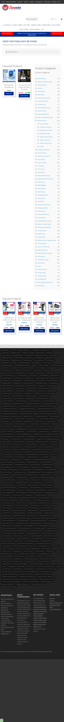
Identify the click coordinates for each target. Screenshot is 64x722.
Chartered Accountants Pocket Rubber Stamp (11, 581)
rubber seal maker (51, 393)
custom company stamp (15, 446)
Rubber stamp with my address (31, 558)
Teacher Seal (59, 566)
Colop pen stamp (32, 546)
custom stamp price (6, 495)
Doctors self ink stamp (19, 556)
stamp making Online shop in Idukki (28, 411)
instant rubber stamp (18, 378)
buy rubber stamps (18, 393)
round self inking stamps (24, 362)
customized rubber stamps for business (41, 500)
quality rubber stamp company (21, 464)
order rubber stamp (28, 393)
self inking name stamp (49, 535)
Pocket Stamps (17, 25)
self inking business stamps (17, 474)
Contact (52, 600)
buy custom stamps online (36, 482)
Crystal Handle (44, 124)
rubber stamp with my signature (21, 563)
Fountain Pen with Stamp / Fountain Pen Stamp (24, 87)
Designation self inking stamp (8, 584)
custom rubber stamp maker (29, 439)
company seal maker (47, 362)
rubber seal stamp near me (36, 523)
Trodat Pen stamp (55, 546)
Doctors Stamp (42, 153)
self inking (18, 370)
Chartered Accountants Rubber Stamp (42, 574)
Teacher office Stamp (6, 571)
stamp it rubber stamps (53, 490)
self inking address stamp (7, 365)
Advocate (40, 88)
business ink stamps (6, 449)
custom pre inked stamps (16, 421)
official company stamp (32, 418)
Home (3, 1)
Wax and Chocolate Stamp (45, 282)
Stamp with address (18, 558)
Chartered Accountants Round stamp (31, 581)
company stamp (5, 352)
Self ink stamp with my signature (37, 563)
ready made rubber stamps (17, 395)
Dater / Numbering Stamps (45, 117)
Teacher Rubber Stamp (6, 568)
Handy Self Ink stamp (28, 551)
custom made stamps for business (48, 505)
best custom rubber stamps (8, 492)
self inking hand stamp (47, 464)
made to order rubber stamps (22, 505)
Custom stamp (42, 111)
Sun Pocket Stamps (43, 259)
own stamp (40, 446)
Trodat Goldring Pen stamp (43, 546)
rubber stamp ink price (40, 421)
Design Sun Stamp (45, 140)
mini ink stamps (20, 490)
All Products (7, 25)
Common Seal (42, 104)
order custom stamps (19, 418)
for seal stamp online (28, 416)
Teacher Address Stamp (51, 568)
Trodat (42, 146)
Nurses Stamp (40, 556)
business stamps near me (7, 541)
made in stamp (5, 459)
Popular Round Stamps (44, 227)
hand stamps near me (6, 546)
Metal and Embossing (44, 175)
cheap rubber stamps (6, 383)
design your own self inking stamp (9, 497)
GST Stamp (47, 556)
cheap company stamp (17, 495)
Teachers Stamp (42, 269)
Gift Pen (15, 553)
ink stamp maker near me (39, 528)
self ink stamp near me (32, 515)
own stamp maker (45, 457)
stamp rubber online (28, 421)
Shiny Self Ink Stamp (43, 247)
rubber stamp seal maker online (54, 439)
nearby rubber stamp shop (53, 367)
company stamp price (51, 421)
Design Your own (42, 120)
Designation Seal (52, 385)
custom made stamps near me (46, 541)
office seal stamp (5, 380)
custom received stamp (45, 474)
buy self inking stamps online (8, 429)
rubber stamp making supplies (47, 477)
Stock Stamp (41, 256)
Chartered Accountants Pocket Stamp (46, 579)
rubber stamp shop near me (19, 513)
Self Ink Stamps (42, 243)
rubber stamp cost (29, 378)
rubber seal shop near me (22, 530)
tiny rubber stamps (27, 459)
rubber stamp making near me (51, 513)
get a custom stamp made (20, 457)
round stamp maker (50, 360)
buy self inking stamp (47, 467)
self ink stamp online (16, 367)
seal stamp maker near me (23, 520)
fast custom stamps (34, 505)
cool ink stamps (15, 449)
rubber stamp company (17, 360)
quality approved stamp (7, 398)
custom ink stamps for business (8, 490)
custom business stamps (48, 401)
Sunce (39, 266)
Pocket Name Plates (43, 214)
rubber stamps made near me (23, 538)
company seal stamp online (52, 380)
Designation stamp (42, 385)
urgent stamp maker (52, 390)
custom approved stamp (15, 459)
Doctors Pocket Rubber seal (7, 556)
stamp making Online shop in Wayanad (51, 403)
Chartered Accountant (44, 98)
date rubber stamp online (18, 441)
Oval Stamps (41, 192)
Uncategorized (42, 279)
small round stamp (18, 451)
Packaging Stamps (43, 195)
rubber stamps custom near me (8, 543)
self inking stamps (36, 350)
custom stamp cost (28, 495)
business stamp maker (30, 426)
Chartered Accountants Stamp (46, 571)
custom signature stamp (29, 380)
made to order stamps (6, 472)
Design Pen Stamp (45, 133)
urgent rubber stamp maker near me (34, 513)
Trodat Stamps (42, 276)
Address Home (42, 78)
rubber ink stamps (6, 367)
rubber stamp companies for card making (27, 497)
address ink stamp (41, 439)
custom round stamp (19, 388)
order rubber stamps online (8, 370)
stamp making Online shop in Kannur (27, 408)
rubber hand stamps (48, 449)
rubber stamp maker (46, 350)
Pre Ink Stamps (42, 230)
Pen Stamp (26, 25)
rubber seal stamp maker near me (9, 528)
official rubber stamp (31, 436)
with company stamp (22, 487)
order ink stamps (45, 479)
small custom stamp (55, 451)
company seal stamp (6, 355)
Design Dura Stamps (45, 127)
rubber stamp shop (19, 357)
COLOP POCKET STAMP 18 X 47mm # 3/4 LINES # (39, 320)
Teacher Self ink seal (40, 568)
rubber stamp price (28, 360)
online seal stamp (6, 395)
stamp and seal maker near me (24, 528)
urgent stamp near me (43, 525)
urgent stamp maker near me (45, 515)
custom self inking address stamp (47, 462)
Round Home (41, 234)
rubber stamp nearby (55, 378)
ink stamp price (57, 436)
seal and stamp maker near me (30, 525)
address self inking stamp (32, 462)
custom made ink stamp (36, 467)
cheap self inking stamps (31, 388)
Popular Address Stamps (45, 221)
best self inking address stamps (35, 492)
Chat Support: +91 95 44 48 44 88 (43, 1)
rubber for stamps (30, 441)
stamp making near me (7, 515)
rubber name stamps (6, 525)
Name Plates (41, 182)
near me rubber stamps (7, 535)
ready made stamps (18, 444)
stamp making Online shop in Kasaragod (47, 411)
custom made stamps (37, 370)
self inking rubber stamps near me (51, 530)
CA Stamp (4, 566)
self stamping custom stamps (31, 474)
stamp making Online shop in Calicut (9, 408)
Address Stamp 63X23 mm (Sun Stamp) (55, 320)
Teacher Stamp (39, 566)
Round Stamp (46, 25)
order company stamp (7, 451)
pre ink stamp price (41, 390)
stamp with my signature (7, 563)
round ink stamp (50, 426)
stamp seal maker (29, 355)
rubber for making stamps (7, 423)
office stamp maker (21, 436)
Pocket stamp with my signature (43, 561)
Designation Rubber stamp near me (9, 586)
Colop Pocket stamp (50, 551)
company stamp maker (43, 365)
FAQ (42, 29)
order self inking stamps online (52, 434)
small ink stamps (55, 423)
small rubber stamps (30, 390)
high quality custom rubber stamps (9, 469)
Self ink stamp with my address (46, 558)
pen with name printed (18, 561)
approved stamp (40, 352)
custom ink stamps (40, 373)
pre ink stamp (13, 350)
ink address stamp (6, 474)
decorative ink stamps (57, 500)
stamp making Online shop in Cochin (9, 406)
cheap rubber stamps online (19, 472)
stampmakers (34, 429)
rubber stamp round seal (44, 388)
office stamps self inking (33, 485)
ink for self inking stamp (16, 380)
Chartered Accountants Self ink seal (45, 576)
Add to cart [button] (9, 93)
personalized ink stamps (7, 393)
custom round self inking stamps (32, 454)
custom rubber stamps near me (21, 523)
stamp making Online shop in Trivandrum (28, 406)
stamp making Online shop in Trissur (45, 408)
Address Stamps (36, 25)
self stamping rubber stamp (52, 469)
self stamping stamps (6, 441)
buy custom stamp (41, 426)
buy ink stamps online (20, 462)
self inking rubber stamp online (45, 429)
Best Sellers (41, 95)
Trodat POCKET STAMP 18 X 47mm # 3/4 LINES (9, 320)
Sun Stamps (41, 263)
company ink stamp (18, 454)
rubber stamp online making (42, 441)
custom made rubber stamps (8, 390)
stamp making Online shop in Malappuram (29, 413)
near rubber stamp (17, 383)
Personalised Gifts (43, 208)
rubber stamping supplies (31, 395)
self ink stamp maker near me (48, 533)
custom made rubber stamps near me (43, 543)
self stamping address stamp (34, 472)
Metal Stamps (24, 29)
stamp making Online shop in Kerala (33, 403)
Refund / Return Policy (56, 603)
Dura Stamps (41, 159)
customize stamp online (7, 444)
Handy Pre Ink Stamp (39, 551)
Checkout (32, 1)
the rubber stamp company (22, 429)
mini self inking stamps (29, 451)
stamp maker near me (6, 513)
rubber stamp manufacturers (8, 373)
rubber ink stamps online (25, 500)
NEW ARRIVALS (42, 185)
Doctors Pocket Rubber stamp (44, 553)
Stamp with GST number (7, 558)
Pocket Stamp (42, 217)
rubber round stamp (19, 431)
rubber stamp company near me (21, 535)
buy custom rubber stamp (23, 467)
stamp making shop (6, 403)
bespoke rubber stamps (41, 490)
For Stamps (41, 166)
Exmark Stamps (42, 162)
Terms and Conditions (11, 1)
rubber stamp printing (55, 375)
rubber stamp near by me (19, 533)
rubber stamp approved (28, 383)
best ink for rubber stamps (48, 472)
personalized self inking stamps (8, 375)
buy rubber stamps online (7, 357)
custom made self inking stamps (9, 479)
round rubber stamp (38, 357)
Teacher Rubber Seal (17, 568)
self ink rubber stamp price (7, 418)
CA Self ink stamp (21, 566)
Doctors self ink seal (31, 556)
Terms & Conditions (55, 609)
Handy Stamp (19, 548)
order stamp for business (33, 457)
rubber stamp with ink (18, 426)
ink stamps (24, 352)
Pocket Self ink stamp (46, 548)
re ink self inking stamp (35, 464)
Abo (51, 598)
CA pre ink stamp (30, 566)
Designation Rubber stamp (7, 388)
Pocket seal (58, 551)
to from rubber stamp (33, 507)
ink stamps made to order (21, 507)
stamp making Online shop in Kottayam (10, 411)
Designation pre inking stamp (22, 584)
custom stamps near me (53, 520)
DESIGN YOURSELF (35, 29)
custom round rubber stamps (8, 434)
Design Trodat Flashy (46, 143)
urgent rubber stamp (20, 373)
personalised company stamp (45, 502)
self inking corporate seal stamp (8, 485)
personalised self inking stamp (8, 436)
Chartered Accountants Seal (26, 574)
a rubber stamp (5, 446)
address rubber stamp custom (51, 492)
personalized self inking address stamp (41, 459)
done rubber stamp (55, 457)
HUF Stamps (41, 172)
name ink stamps (18, 541)
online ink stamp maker (31, 431)
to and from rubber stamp (21, 492)
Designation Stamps (43, 149)
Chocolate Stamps (43, 101)
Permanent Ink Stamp (44, 204)
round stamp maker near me (36, 530)
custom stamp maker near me (33, 533)
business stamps (28, 357)
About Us (26, 1)
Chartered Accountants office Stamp (28, 579)
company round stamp (22, 375)
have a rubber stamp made (41, 495)
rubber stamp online (15, 352)
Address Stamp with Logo (45, 82)
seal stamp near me (35, 518)
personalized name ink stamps (19, 546)
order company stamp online (29, 446)
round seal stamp (5, 360)
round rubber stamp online (42, 398)
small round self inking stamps (22, 482)
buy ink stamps (44, 454)
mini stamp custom (36, 479)
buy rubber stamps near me (36, 535)
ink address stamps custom (8, 505)
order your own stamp (21, 502)
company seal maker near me (22, 518)
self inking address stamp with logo (22, 365)
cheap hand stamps (32, 502)
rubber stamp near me (33, 510)
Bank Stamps (41, 91)
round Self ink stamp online (22, 401)
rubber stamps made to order (51, 446)
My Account (47, 1)
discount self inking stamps (7, 507)
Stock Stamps (56, 25)
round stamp (32, 352)
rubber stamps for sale (40, 393)
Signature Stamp (42, 250)
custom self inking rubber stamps (23, 434)
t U (53, 598)
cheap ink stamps (30, 490)
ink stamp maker (30, 373)
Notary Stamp (42, 188)
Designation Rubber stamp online (38, 584)
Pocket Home (41, 211)
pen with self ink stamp (7, 561)
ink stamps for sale (21, 485)
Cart (59, 1)
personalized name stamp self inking (25, 543)
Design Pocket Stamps (46, 137)
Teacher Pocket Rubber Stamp (31, 571)
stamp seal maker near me (19, 515)
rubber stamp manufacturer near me (49, 518)
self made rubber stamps (38, 469)
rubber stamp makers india (24, 350)
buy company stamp (54, 454)
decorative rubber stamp (7, 385)
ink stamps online (40, 380)
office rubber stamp (6, 362)
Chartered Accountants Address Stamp (10, 579)
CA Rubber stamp (11, 566)
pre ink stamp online (40, 367)
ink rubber (14, 362)
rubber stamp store (56, 350)
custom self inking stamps (56, 365)
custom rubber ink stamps (21, 477)
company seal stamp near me (8, 530)
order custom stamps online (42, 451)
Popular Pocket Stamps (44, 224)
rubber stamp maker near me (46, 510)
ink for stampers (5, 439)
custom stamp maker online (44, 395)
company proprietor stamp (35, 401)
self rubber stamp (45, 423)
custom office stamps (37, 449)
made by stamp (54, 441)
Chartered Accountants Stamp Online (10, 574)
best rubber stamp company (8, 477)
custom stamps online (39, 360)
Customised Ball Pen (43, 114)
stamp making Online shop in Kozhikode (47, 406)
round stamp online (26, 370)
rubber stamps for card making (53, 373)
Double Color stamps (44, 156)
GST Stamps (41, 169)
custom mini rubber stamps (35, 487)
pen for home (41, 198)
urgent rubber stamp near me (8, 518)
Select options (24, 95)
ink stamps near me (17, 525)
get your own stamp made (7, 462)
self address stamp (20, 390)
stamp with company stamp (8, 502)
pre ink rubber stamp (44, 375)
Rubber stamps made (25, 449)
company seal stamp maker (31, 444)
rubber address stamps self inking (9, 487)
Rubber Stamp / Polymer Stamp (47, 240)
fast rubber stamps (43, 444)
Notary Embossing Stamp (51, 563)
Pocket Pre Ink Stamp (6, 551)
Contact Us (20, 1)
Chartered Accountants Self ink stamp (27, 576)
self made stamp (58, 467)
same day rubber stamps (37, 538)
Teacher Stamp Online (49, 566)
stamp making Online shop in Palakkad (48, 413)
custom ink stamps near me (51, 538)
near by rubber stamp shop (41, 383)
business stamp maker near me (8, 538)
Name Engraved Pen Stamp (45, 179)
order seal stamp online (44, 431)
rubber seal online (55, 418)
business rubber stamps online (47, 485)
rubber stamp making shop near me (38, 520)
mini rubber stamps (55, 431)
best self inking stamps (6, 426)
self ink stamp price (33, 375)
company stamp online (7, 378)
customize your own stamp (23, 479)
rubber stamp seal (49, 357)
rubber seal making (30, 398)
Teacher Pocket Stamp (18, 571)
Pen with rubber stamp (6, 553)
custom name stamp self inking (31, 541)
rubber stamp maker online (41, 355)
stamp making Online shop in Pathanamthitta (11, 416)
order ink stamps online (7, 457)
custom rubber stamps (54, 355)
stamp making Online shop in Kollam (9, 413)
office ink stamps (56, 474)
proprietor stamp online (31, 385)
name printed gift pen (30, 561)
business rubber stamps (54, 383)
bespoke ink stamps (6, 510)
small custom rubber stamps (46, 507)
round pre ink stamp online (8, 401)
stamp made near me (51, 528)
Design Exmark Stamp (46, 130)
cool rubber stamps (54, 444)
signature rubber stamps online (8, 467)
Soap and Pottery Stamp (45, 253)
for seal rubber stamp (19, 385)
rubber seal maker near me (49, 523)
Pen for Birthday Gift (23, 553)
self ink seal (47, 370)
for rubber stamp (5, 421)
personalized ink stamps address (19, 510)
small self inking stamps (34, 423)
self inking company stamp (7, 482)
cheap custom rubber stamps (44, 497)
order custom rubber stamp (25, 469)
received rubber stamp (19, 398)
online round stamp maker (28, 367)
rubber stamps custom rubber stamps (10, 500)
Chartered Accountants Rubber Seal (9, 576)
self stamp (34, 365)
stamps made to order (15, 439)
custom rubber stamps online (41, 416)
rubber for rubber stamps (7, 464)
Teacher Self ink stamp (29, 568)
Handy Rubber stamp (17, 551)
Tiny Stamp (26, 548)
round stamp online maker (7, 431)
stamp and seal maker (55, 416)
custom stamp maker (36, 362)
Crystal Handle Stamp (44, 107)
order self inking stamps (7, 454)
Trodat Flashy (41, 272)
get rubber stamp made (38, 434)
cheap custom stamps (34, 477)
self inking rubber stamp (18, 355)
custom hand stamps (43, 418)
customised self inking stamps (45, 436)
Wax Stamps (41, 285)
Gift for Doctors (33, 553)
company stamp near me (7, 523)
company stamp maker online (41, 378)
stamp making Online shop (18, 403)
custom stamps (49, 352)
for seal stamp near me (7, 533)
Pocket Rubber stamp (35, 548)
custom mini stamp (49, 482)
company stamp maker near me (8, 520)
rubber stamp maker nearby (21, 423)
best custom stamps (47, 487)
